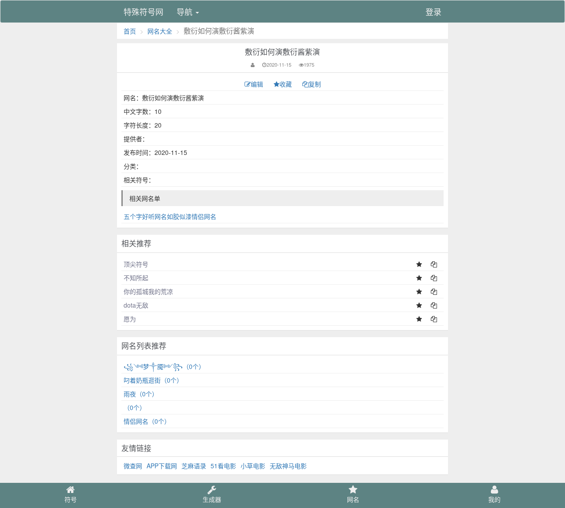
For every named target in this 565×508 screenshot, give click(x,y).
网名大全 (159, 30)
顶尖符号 (136, 264)
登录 (433, 11)
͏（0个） (135, 407)
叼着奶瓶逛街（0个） (153, 380)
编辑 (258, 83)
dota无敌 (136, 305)
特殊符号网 (143, 11)
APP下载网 (162, 465)
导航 (186, 11)
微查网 (133, 465)
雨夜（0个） (141, 393)
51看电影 (223, 465)
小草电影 (253, 465)
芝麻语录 (193, 465)
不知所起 (136, 277)
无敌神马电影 (288, 465)
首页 (130, 30)
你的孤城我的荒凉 (148, 291)
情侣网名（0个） (147, 421)
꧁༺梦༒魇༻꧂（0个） (164, 366)
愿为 (130, 318)
